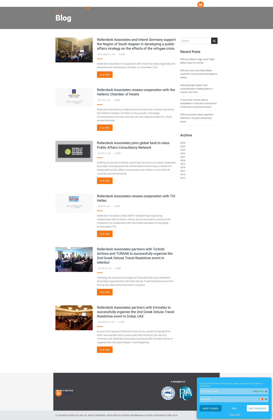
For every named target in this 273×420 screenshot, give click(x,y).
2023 (182, 153)
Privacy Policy (205, 386)
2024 (182, 149)
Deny (234, 408)
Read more (105, 74)
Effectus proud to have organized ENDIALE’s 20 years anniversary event (196, 118)
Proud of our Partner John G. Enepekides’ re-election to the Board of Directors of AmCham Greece (198, 103)
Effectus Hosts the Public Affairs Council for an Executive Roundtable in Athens (198, 74)
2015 (182, 177)
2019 (182, 163)
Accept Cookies (211, 408)
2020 (182, 160)
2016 (182, 174)
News (123, 54)
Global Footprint (181, 7)
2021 (182, 156)
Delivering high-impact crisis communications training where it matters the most (196, 89)
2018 (182, 167)
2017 (182, 170)
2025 (182, 146)
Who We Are (143, 7)
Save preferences (258, 408)
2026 (182, 142)
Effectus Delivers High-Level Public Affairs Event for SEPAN (197, 61)
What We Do (161, 7)
